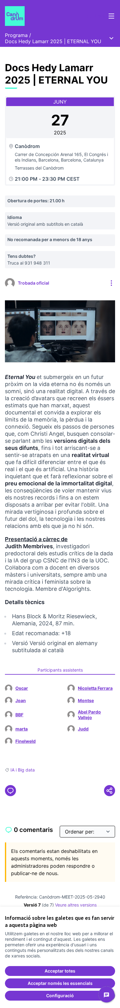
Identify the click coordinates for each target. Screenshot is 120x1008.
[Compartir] (109, 790)
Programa (16, 35)
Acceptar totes (60, 970)
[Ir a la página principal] (45, 16)
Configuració (60, 995)
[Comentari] (10, 790)
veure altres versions (76, 904)
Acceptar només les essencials (60, 983)
